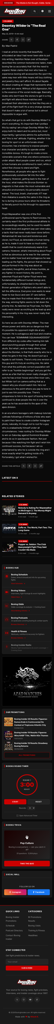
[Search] (35, 11)
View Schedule (17, 583)
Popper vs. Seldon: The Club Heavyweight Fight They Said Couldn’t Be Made (32, 547)
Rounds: (23, 808)
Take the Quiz (27, 863)
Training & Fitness (36, 930)
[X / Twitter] (17, 999)
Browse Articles (17, 638)
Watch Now (15, 597)
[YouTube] (30, 999)
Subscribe (27, 968)
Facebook (39, 892)
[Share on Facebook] (17, 39)
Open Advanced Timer (28, 815)
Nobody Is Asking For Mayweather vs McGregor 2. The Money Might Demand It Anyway (35, 510)
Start (15, 802)
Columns (7, 21)
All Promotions (27, 755)
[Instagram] (23, 999)
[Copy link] (28, 39)
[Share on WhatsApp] (23, 39)
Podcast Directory (14, 930)
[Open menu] (49, 11)
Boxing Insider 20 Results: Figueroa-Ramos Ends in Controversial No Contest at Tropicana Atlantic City (31, 722)
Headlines (32, 935)
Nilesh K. (35, 1017)
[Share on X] (11, 39)
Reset (39, 802)
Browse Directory (18, 624)
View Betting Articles (19, 611)
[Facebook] (37, 999)
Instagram (16, 892)
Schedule (10, 925)
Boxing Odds (34, 925)
